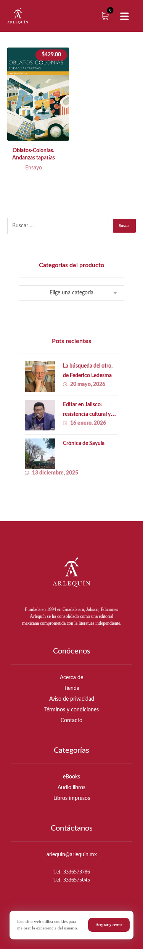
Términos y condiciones (71, 710)
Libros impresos (71, 798)
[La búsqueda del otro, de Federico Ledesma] (40, 376)
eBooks (71, 777)
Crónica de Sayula (83, 443)
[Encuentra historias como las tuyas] (17, 16)
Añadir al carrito (45, 129)
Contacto (71, 720)
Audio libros (71, 787)
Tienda (71, 688)
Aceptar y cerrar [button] (109, 925)
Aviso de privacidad (71, 699)
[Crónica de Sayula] (40, 453)
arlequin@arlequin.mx (72, 854)
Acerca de (71, 677)
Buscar (124, 226)
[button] (124, 16)
